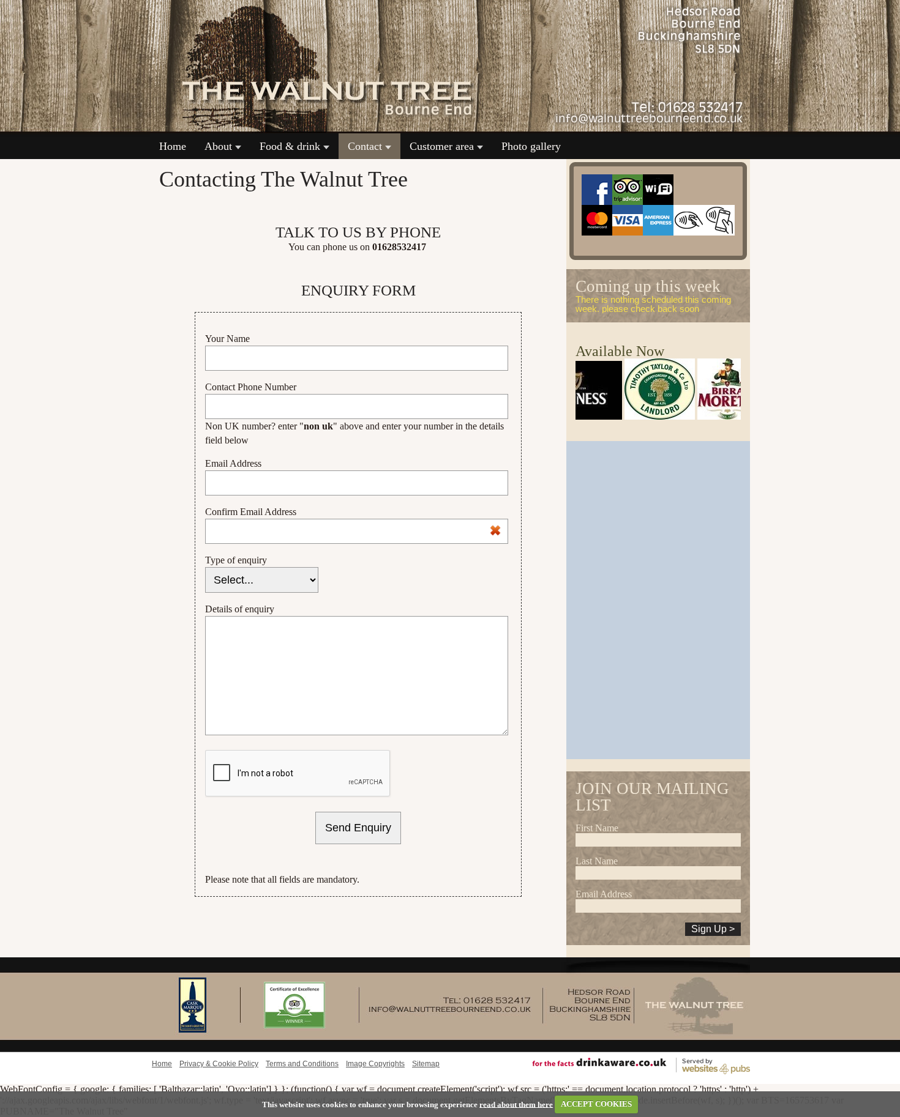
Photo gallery (531, 146)
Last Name (597, 861)
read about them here (516, 1103)
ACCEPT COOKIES (596, 1103)
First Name (597, 828)
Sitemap (426, 1063)
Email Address (604, 894)
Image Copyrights (375, 1063)
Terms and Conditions (302, 1063)
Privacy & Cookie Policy (218, 1063)
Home (172, 146)
